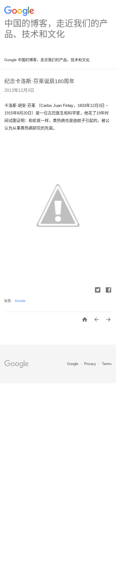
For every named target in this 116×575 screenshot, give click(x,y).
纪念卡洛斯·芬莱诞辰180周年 (39, 81)
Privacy (90, 364)
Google (73, 364)
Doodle (20, 301)
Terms (107, 364)
